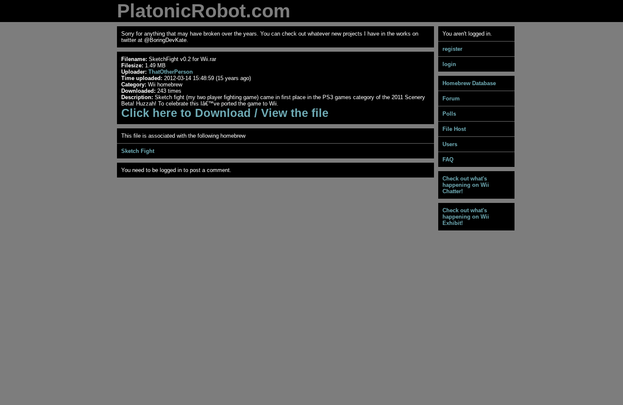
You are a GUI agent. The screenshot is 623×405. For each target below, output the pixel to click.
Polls (449, 114)
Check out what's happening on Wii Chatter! (465, 184)
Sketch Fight (137, 151)
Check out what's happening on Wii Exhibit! (465, 216)
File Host (454, 129)
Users (449, 144)
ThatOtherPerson (170, 72)
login (449, 64)
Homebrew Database (469, 83)
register (452, 49)
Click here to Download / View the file (224, 113)
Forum (451, 98)
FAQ (447, 159)
